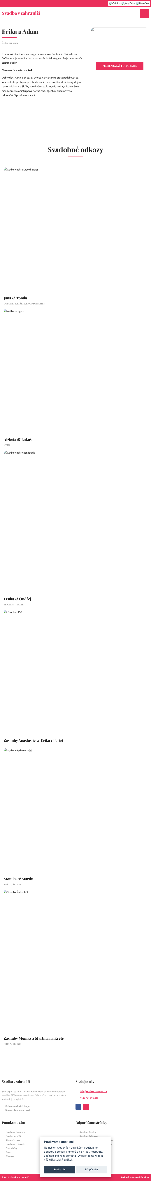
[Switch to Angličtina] (128, 3)
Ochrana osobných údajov (17, 1106)
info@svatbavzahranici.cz (93, 1091)
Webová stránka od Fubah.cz (135, 1177)
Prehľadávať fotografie (120, 66)
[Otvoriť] (144, 13)
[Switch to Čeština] (115, 3)
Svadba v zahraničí (21, 13)
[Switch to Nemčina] (142, 3)
